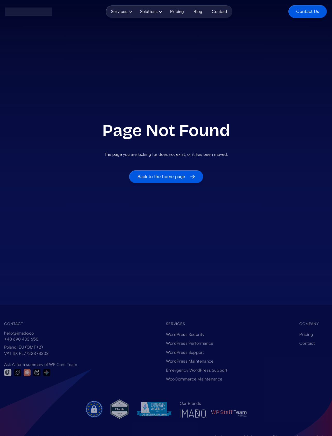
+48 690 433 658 (21, 339)
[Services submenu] (129, 11)
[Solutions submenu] (159, 11)
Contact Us (307, 11)
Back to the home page (161, 176)
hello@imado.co (19, 333)
